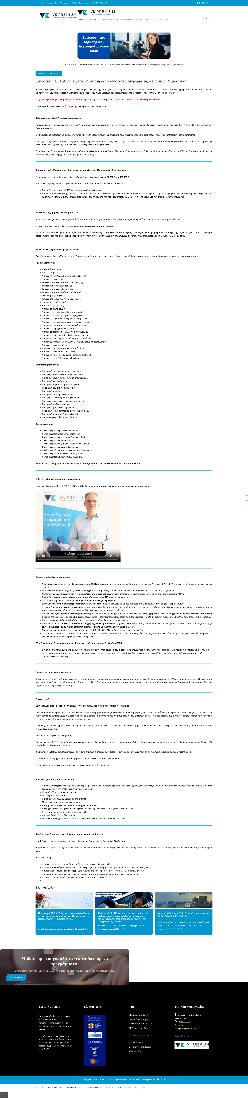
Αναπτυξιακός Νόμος (182, 922)
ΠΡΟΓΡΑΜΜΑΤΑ (109, 20)
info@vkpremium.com (82, 3)
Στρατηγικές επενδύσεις (140, 1047)
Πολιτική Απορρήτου (138, 1028)
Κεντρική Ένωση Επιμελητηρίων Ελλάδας (159, 679)
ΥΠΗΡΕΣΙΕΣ (126, 20)
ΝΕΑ (138, 20)
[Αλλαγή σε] (161, 19)
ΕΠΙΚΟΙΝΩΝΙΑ (151, 20)
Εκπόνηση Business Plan (140, 1024)
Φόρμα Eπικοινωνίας (184, 1036)
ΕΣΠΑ (77, 65)
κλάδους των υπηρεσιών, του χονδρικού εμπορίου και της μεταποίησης (160, 256)
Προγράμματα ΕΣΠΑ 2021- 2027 (95, 65)
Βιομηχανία (172, 926)
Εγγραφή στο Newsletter (140, 1035)
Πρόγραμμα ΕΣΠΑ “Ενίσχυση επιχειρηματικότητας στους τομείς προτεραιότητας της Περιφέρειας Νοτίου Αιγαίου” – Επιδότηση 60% (64, 916)
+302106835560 (101, 3)
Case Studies (135, 1051)
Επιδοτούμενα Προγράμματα (127, 926)
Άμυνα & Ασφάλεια (165, 922)
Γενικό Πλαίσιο (136, 1042)
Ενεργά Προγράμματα (47, 929)
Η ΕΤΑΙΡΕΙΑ (92, 20)
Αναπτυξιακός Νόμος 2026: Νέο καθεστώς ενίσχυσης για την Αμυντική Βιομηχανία (183, 914)
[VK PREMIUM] (95, 12)
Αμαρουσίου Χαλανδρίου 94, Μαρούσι (55, 3)
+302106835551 (184, 1025)
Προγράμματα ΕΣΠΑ (138, 1015)
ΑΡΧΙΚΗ (81, 20)
